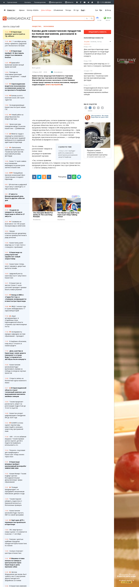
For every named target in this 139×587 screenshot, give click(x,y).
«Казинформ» (58, 72)
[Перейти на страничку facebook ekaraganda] (81, 2)
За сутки (86, 42)
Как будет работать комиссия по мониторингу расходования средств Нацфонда (67, 154)
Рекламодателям (40, 2)
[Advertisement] (61, 102)
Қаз (96, 10)
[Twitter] (39, 177)
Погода (68, 10)
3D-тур (76, 10)
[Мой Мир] (49, 177)
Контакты (28, 2)
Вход (109, 10)
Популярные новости (93, 38)
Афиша (21, 10)
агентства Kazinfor (53, 85)
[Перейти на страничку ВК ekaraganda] (77, 2)
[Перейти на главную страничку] (4, 2)
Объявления (58, 10)
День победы (46, 10)
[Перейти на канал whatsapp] (92, 2)
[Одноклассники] (44, 177)
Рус (100, 10)
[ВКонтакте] (34, 177)
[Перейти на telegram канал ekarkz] (88, 2)
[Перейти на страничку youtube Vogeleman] (84, 2)
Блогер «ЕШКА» (33, 10)
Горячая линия (12, 2)
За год (99, 42)
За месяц (93, 42)
